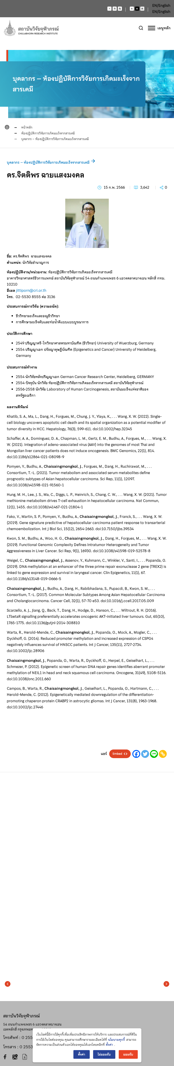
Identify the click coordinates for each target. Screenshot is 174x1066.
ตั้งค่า (109, 1044)
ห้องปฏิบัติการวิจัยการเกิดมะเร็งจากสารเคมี (48, 133)
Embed (117, 754)
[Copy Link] (163, 754)
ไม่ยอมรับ (104, 1054)
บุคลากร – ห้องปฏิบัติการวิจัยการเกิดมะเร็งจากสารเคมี (55, 138)
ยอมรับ (128, 1054)
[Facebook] (136, 754)
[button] (8, 984)
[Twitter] (145, 754)
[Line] (154, 754)
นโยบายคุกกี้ (116, 1039)
